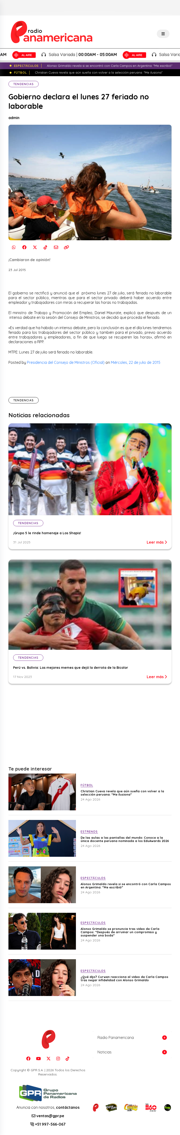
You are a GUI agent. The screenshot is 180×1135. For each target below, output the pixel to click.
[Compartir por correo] (56, 247)
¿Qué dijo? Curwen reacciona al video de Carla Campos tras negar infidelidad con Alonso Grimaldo (124, 978)
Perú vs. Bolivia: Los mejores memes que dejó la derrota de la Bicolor (70, 667)
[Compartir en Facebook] (24, 247)
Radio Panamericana (116, 1037)
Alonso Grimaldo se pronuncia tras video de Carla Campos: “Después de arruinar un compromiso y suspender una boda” (120, 932)
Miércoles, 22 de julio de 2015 (135, 362)
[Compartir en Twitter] (35, 247)
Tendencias (23, 84)
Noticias (105, 1052)
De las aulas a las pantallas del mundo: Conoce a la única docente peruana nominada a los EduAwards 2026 (125, 839)
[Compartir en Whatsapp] (13, 247)
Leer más (156, 542)
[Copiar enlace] (66, 247)
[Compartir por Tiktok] (45, 247)
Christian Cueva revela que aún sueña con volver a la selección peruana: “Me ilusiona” (122, 792)
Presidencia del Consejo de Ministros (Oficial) (66, 362)
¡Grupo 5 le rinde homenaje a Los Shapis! (47, 533)
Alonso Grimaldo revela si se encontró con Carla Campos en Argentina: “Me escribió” (126, 885)
